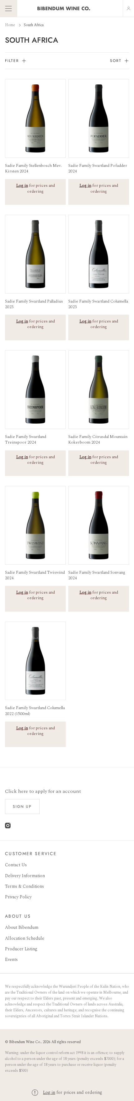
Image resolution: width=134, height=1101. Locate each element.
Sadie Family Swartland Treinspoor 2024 (25, 439)
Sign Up (22, 806)
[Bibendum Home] (64, 8)
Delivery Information (25, 876)
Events (11, 959)
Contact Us (16, 865)
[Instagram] (8, 827)
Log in (49, 1092)
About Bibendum (21, 927)
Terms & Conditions (24, 886)
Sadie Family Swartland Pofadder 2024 (97, 168)
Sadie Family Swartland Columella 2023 (98, 304)
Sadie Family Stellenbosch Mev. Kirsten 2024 (33, 168)
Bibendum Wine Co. (25, 1042)
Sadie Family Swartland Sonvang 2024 (96, 575)
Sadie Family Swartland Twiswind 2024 (35, 575)
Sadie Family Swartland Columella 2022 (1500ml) (35, 710)
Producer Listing (21, 949)
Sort (116, 61)
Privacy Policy (18, 897)
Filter (12, 61)
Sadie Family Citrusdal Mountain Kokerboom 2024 (97, 439)
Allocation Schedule (24, 938)
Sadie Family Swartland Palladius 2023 (34, 304)
